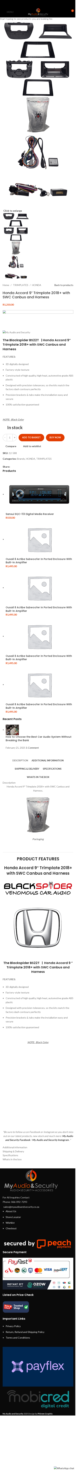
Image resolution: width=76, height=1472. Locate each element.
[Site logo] (38, 11)
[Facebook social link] (29, 3)
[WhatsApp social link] (42, 3)
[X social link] (33, 3)
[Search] (64, 12)
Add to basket (31, 437)
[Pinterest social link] (38, 3)
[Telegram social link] (47, 3)
